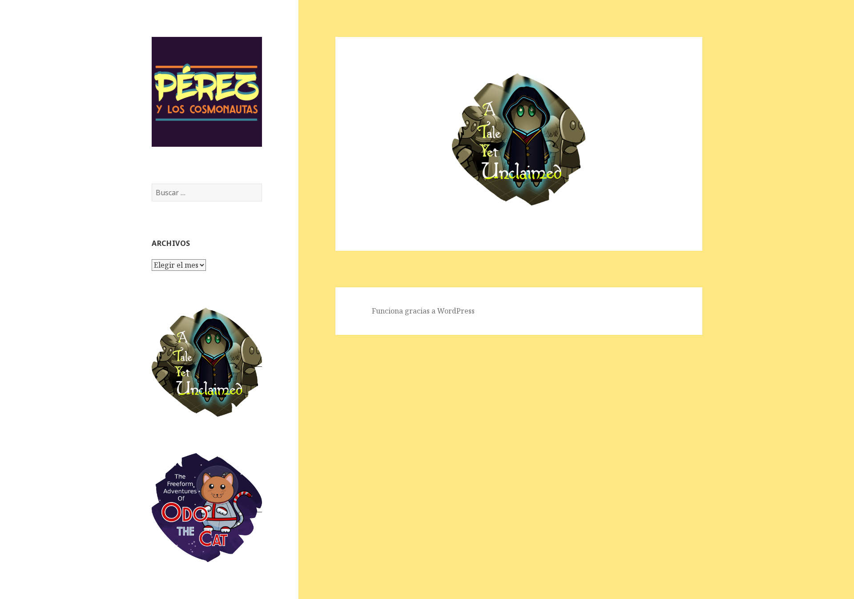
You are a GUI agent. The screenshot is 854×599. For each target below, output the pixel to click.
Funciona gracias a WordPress (423, 311)
